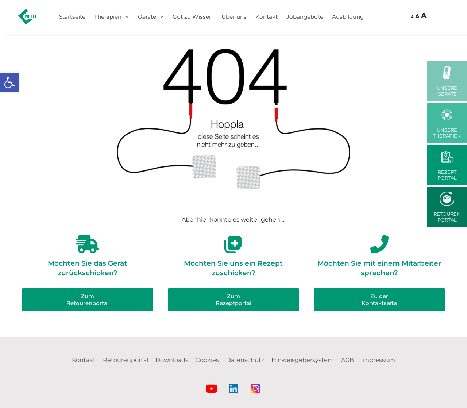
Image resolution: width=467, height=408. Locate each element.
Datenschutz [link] (245, 360)
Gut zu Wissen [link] (193, 16)
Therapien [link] (107, 16)
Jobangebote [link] (304, 16)
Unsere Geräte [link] (447, 91)
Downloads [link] (171, 360)
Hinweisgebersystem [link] (302, 360)
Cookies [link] (207, 360)
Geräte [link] (147, 16)
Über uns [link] (234, 16)
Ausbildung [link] (348, 16)
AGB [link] (347, 360)
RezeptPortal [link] (447, 175)
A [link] (412, 17)
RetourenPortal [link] (447, 217)
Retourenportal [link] (125, 360)
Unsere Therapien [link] (447, 133)
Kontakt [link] (266, 16)
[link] (9, 82)
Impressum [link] (378, 360)
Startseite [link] (72, 16)
